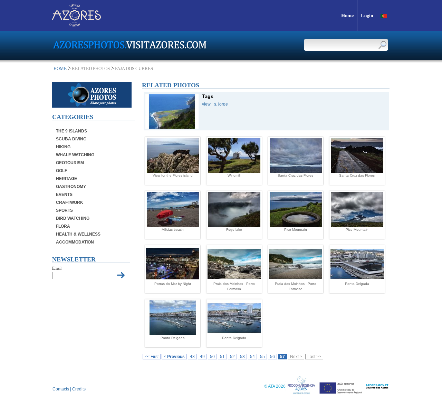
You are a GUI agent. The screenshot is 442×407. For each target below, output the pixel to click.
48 (192, 356)
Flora (63, 226)
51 (222, 356)
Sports (64, 210)
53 (242, 356)
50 (212, 356)
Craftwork (69, 202)
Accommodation (75, 242)
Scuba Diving (71, 139)
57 (282, 356)
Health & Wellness (78, 234)
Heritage (66, 178)
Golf (61, 170)
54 (252, 356)
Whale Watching (75, 154)
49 (202, 356)
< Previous (174, 356)
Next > (296, 356)
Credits (79, 389)
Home (60, 68)
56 (272, 356)
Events (64, 194)
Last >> (314, 356)
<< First (151, 356)
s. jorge (221, 104)
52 (232, 356)
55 (262, 356)
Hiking (63, 147)
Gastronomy (71, 186)
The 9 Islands (71, 131)
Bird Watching (72, 218)
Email (56, 268)
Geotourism (70, 162)
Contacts (60, 389)
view (206, 104)
